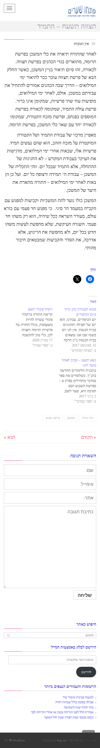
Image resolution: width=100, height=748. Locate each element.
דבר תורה (87, 418)
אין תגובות (81, 43)
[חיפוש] (8, 635)
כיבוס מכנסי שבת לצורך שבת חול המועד (69, 717)
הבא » (9, 437)
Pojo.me (62, 740)
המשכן (71, 418)
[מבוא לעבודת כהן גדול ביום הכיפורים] (74, 330)
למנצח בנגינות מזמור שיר (78, 697)
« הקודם (88, 437)
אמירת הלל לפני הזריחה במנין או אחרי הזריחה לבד (62, 712)
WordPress (19, 740)
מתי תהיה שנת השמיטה (79, 707)
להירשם (86, 672)
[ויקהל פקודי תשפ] (31, 327)
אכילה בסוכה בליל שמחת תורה (74, 702)
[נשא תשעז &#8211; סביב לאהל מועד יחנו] (74, 381)
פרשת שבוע (53, 418)
